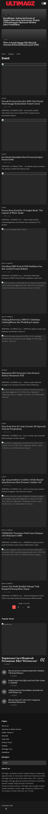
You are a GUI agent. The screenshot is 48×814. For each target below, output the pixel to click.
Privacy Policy (7, 742)
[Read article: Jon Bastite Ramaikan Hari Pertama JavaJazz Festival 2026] (24, 135)
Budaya (4, 370)
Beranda (5, 736)
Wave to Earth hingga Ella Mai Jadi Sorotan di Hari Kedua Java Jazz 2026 (21, 44)
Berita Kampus (7, 263)
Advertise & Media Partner (11, 729)
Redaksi (4, 746)
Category (11, 54)
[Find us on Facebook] (2, 809)
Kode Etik (5, 739)
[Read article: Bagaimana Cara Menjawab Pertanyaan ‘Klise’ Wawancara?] (24, 639)
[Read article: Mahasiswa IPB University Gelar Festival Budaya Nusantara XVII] (24, 351)
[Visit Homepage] (20, 3)
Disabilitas (5, 752)
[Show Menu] (3, 3)
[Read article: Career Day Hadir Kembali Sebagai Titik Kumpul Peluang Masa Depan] (24, 564)
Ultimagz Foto (7, 749)
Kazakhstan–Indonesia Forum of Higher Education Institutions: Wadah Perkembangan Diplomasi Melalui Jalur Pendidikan (21, 21)
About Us (5, 726)
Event (6, 15)
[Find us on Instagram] (13, 809)
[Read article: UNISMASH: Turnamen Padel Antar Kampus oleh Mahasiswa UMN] (24, 511)
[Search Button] (38, 3)
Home (4, 54)
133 (28, 607)
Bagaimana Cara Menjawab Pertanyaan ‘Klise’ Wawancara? (19, 659)
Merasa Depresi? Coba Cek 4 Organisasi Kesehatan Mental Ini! (24, 701)
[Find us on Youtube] (10, 809)
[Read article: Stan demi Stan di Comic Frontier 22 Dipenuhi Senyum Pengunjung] (24, 404)
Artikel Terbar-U (7, 732)
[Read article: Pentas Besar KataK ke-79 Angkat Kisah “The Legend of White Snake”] (24, 188)
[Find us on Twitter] (6, 809)
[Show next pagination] (33, 607)
